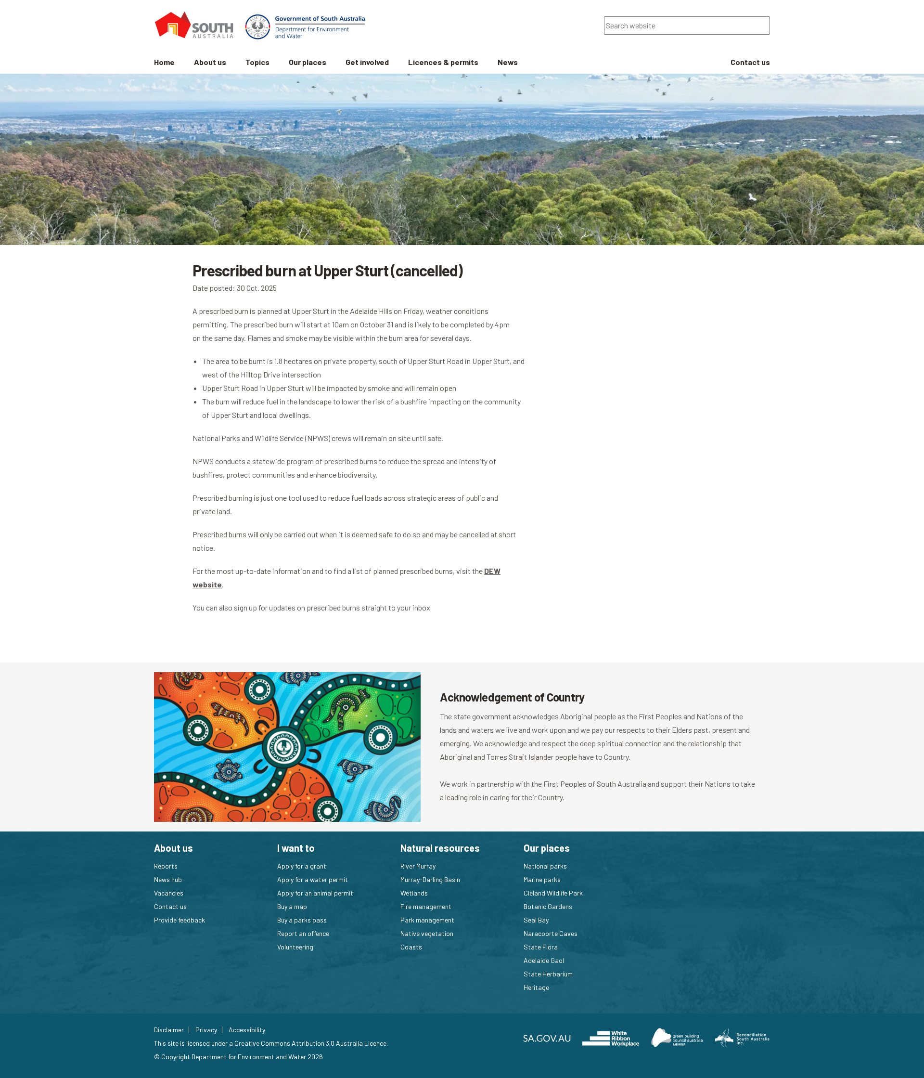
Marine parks (542, 879)
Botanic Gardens (548, 906)
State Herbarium (548, 974)
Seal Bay (536, 920)
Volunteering (295, 947)
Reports (166, 866)
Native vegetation (426, 933)
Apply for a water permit (312, 879)
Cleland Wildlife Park (553, 893)
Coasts (411, 947)
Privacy (206, 1029)
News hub (168, 879)
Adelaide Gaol (544, 960)
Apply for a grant (301, 866)
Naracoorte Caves (551, 933)
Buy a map (292, 906)
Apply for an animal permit (315, 893)
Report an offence (303, 933)
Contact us (170, 906)
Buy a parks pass (302, 920)
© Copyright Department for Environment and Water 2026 (238, 1056)
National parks (545, 866)
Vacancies (168, 893)
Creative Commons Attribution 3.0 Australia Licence (310, 1043)
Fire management (425, 906)
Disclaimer (169, 1029)
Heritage (536, 987)
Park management (427, 920)
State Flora (541, 947)
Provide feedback (179, 920)
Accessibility (247, 1029)
